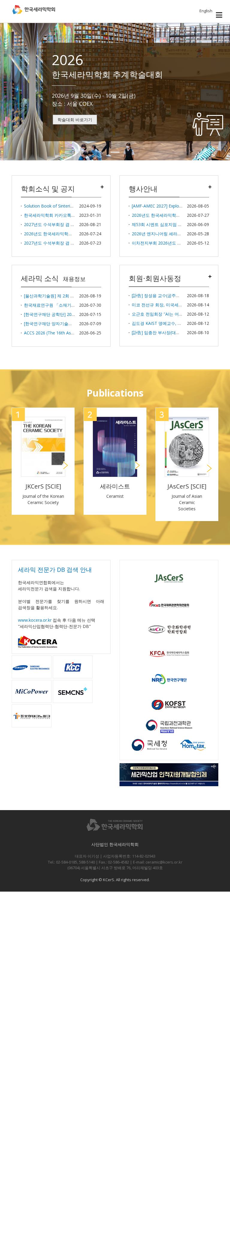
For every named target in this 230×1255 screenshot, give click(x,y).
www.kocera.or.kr (35, 620)
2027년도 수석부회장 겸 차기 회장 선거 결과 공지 (70, 224)
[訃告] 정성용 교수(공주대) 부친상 (163, 295)
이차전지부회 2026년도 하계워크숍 (165, 243)
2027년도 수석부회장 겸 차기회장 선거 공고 (65, 243)
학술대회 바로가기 (75, 119)
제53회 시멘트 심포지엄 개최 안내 (164, 224)
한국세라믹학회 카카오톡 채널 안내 (57, 215)
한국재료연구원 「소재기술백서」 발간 (61, 305)
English (205, 10)
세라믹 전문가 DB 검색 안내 (55, 570)
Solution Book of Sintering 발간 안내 (59, 206)
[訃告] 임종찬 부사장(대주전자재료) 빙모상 (172, 332)
